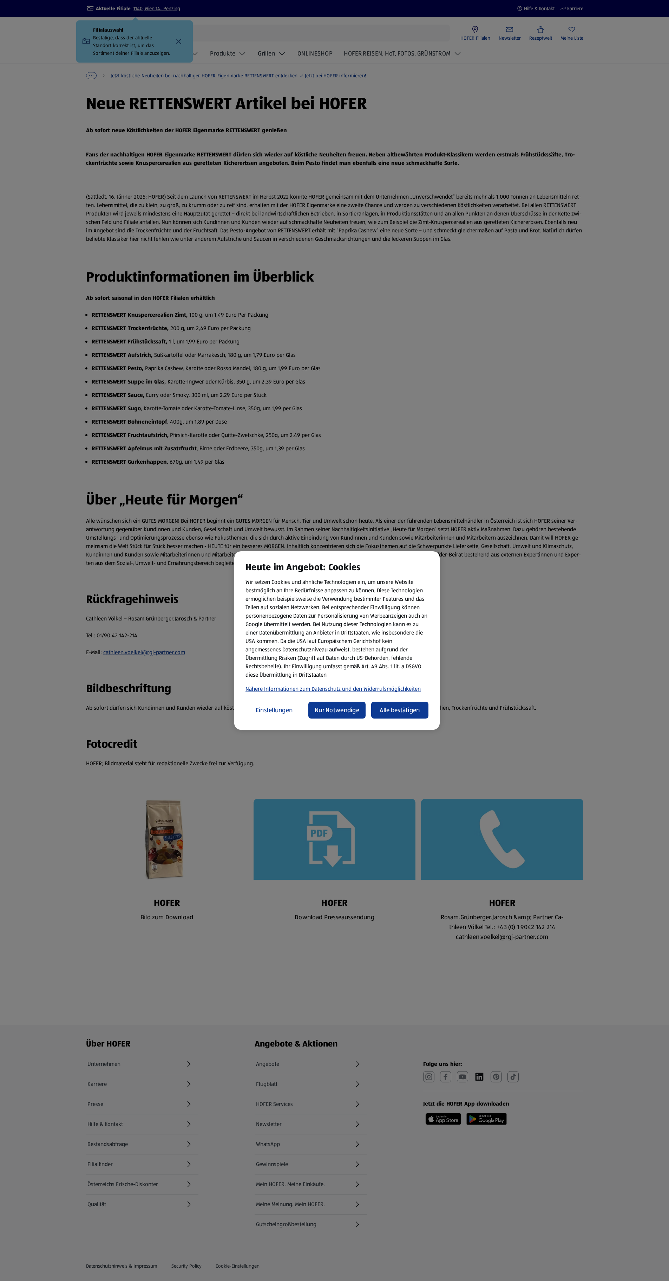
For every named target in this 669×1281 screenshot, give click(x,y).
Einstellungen (274, 710)
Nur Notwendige (337, 710)
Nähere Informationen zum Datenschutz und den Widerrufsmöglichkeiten (333, 689)
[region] (337, 640)
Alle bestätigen (400, 710)
